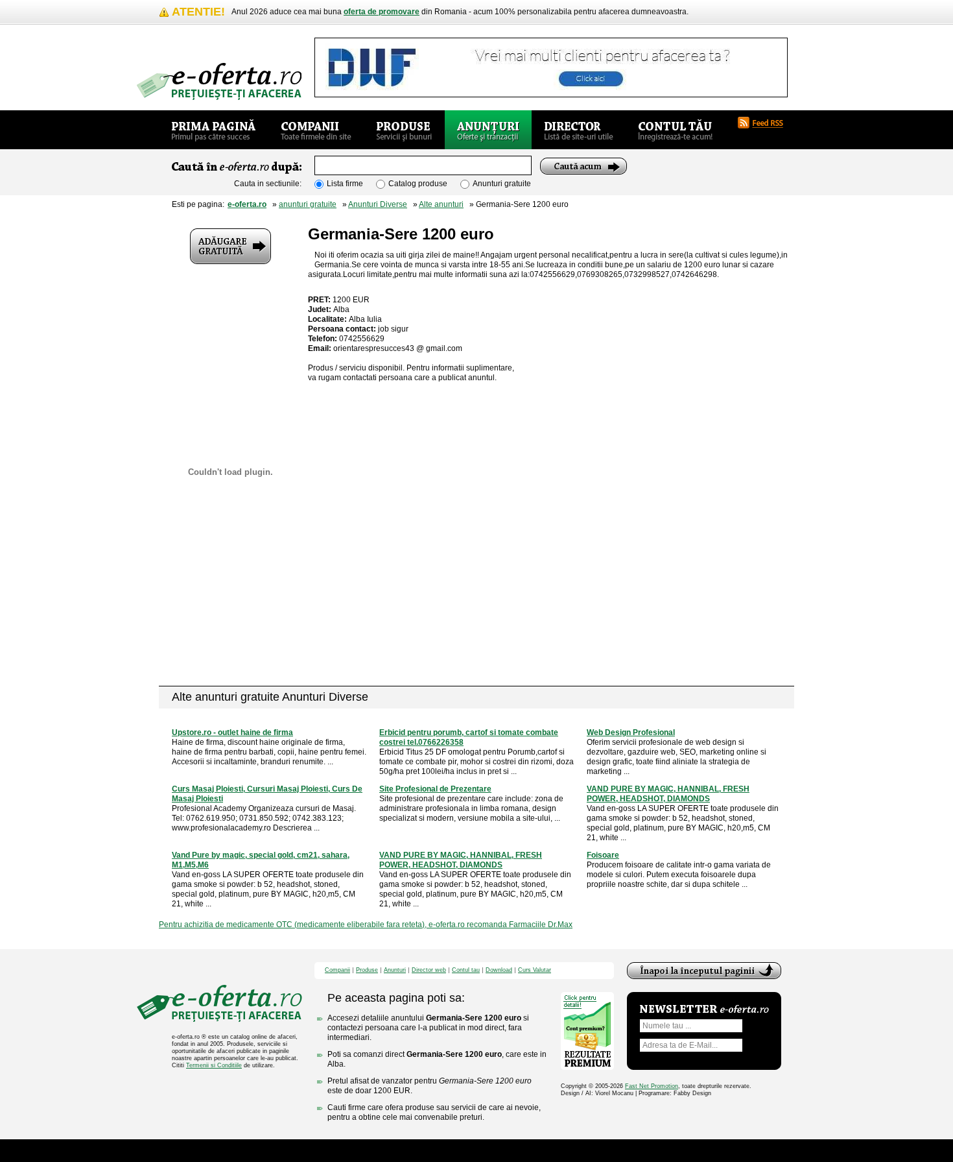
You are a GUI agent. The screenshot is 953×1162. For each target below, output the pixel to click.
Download (499, 970)
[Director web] (579, 129)
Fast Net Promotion (651, 1086)
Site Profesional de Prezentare (435, 788)
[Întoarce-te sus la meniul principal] (704, 970)
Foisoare (603, 855)
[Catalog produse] (404, 129)
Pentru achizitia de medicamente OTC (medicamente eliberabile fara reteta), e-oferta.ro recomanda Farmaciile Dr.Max (365, 924)
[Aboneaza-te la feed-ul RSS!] (765, 122)
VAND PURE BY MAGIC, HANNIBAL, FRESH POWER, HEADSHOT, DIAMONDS (668, 793)
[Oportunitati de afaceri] (213, 129)
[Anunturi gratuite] (488, 129)
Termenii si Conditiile (214, 1065)
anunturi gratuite (307, 204)
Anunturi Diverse (377, 204)
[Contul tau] (675, 129)
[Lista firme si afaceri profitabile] (219, 81)
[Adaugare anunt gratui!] (230, 246)
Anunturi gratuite (502, 183)
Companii (337, 970)
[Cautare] (583, 166)
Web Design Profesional (631, 732)
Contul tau (466, 970)
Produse (367, 970)
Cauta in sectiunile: (267, 183)
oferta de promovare (381, 11)
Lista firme (345, 183)
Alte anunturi (441, 204)
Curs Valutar (534, 970)
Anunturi (395, 970)
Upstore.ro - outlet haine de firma (232, 732)
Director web (429, 970)
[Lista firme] (316, 129)
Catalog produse (417, 183)
